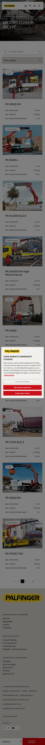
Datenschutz (9, 375)
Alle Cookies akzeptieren (22, 387)
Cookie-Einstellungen (22, 382)
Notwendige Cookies (22, 393)
